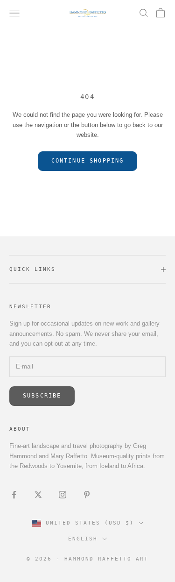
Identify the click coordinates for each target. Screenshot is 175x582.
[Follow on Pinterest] (86, 494)
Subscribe (42, 395)
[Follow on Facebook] (14, 494)
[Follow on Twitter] (38, 494)
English (83, 539)
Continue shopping (87, 160)
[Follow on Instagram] (62, 494)
